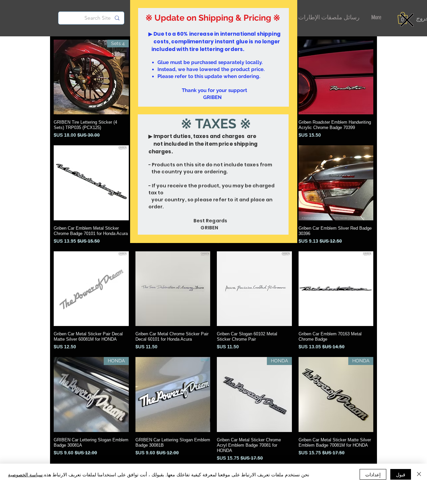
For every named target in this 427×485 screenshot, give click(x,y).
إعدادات (373, 474)
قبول (400, 474)
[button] (407, 20)
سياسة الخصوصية (25, 474)
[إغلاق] (419, 474)
